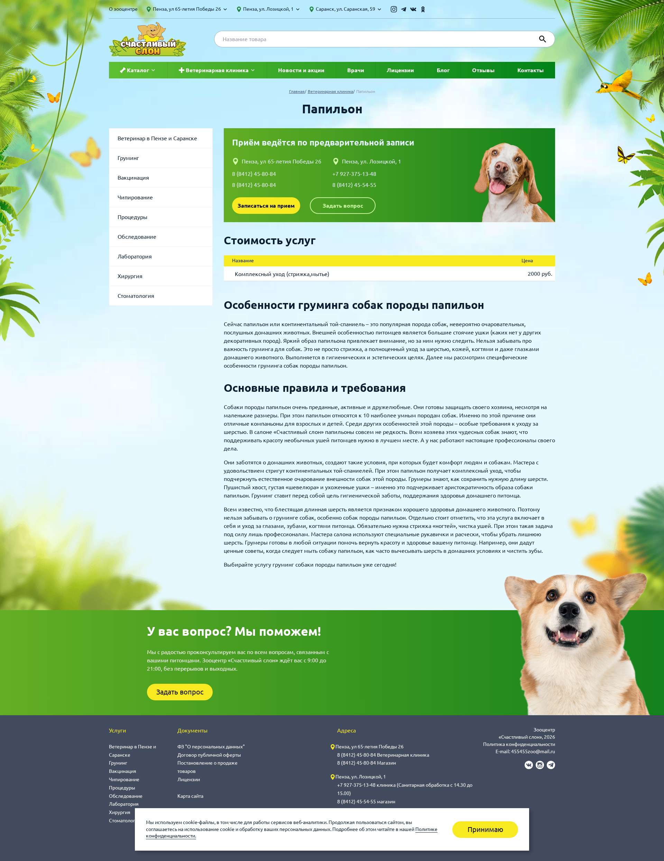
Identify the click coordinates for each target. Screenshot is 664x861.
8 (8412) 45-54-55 (354, 185)
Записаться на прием (266, 205)
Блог (443, 70)
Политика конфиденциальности (519, 744)
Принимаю (485, 829)
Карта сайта (190, 796)
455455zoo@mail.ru (533, 751)
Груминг (128, 158)
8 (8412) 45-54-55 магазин (366, 801)
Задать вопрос (343, 205)
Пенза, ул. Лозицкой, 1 (371, 161)
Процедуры (132, 217)
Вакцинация (133, 177)
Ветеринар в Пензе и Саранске (157, 138)
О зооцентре (123, 9)
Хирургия (130, 276)
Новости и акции (301, 70)
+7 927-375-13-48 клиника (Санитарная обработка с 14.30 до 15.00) (404, 789)
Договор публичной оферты (209, 755)
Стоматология (136, 296)
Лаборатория (135, 256)
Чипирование (135, 197)
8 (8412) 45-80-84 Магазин (366, 763)
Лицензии (400, 70)
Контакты (530, 70)
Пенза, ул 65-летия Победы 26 (281, 161)
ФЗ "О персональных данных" (211, 746)
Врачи (355, 70)
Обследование (137, 237)
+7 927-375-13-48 (354, 174)
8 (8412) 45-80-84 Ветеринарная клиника (383, 755)
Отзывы (483, 70)
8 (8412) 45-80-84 (254, 174)
